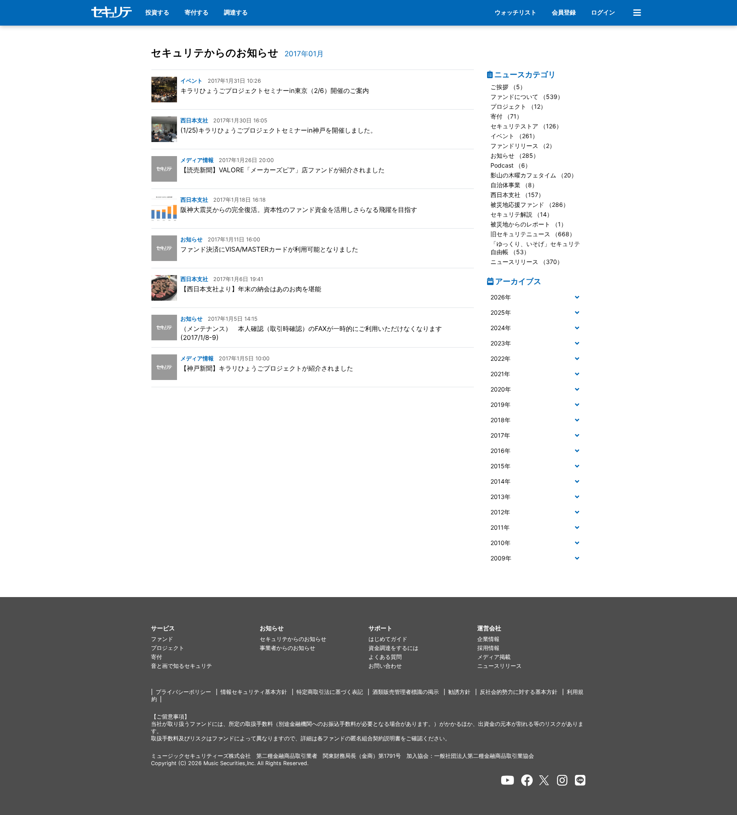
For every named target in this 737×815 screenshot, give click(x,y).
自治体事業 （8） (514, 185)
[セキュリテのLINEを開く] (580, 780)
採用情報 (488, 648)
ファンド (162, 639)
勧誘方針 (459, 692)
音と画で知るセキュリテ (181, 666)
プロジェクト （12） (518, 106)
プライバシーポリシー (183, 692)
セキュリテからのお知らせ (215, 52)
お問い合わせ (385, 666)
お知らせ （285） (514, 155)
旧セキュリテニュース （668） (532, 234)
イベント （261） (514, 135)
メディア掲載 (494, 657)
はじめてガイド (387, 639)
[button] (536, 297)
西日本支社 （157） (517, 194)
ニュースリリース (499, 666)
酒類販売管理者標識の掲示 (405, 692)
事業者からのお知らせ (287, 648)
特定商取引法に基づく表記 (329, 692)
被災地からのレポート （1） (528, 224)
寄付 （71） (506, 116)
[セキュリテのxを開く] (544, 780)
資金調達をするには (393, 648)
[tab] (536, 297)
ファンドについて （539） (526, 96)
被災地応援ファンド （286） (529, 204)
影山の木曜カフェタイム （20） (533, 175)
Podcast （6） (510, 165)
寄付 (156, 657)
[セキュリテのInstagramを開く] (562, 780)
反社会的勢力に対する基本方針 (518, 692)
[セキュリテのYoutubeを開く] (507, 780)
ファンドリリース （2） (522, 145)
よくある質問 (385, 657)
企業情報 (488, 639)
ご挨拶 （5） (508, 86)
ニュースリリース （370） (526, 261)
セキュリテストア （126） (526, 126)
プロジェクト (167, 648)
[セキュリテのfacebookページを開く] (527, 780)
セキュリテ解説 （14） (521, 214)
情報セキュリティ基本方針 (254, 692)
